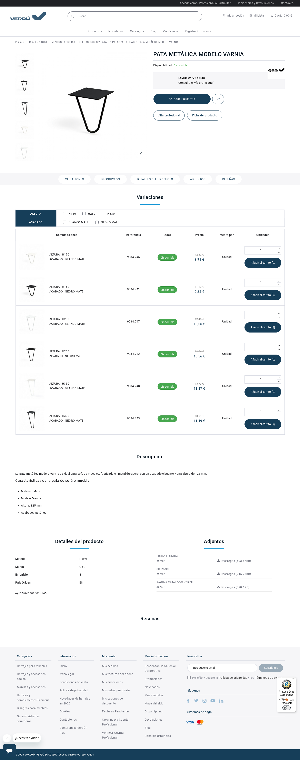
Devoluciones (153, 719)
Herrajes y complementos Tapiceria (33, 698)
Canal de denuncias (158, 736)
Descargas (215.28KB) (235, 574)
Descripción (110, 179)
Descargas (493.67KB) (235, 560)
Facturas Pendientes (116, 711)
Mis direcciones (112, 682)
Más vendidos (154, 695)
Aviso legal (67, 674)
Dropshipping (154, 711)
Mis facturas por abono (117, 674)
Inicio (63, 666)
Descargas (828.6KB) (234, 587)
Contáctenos (68, 719)
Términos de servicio (268, 677)
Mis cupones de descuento (112, 701)
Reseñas (228, 179)
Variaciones (74, 179)
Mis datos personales (116, 690)
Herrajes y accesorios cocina (31, 676)
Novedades (152, 687)
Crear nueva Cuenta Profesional (115, 722)
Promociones (153, 679)
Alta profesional (169, 115)
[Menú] (293, 679)
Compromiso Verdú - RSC (73, 730)
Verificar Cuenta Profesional (113, 735)
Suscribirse (271, 667)
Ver (162, 560)
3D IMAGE (163, 569)
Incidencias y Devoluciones (256, 3)
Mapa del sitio (154, 703)
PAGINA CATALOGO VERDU (175, 582)
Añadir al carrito (261, 262)
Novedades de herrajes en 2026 (75, 701)
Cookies (65, 711)
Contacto (287, 3)
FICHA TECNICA (167, 556)
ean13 (19, 593)
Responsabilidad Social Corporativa (160, 668)
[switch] (286, 707)
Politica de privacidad (74, 690)
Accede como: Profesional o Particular (205, 3)
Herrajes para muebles (32, 666)
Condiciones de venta (74, 682)
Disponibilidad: (163, 65)
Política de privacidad (233, 677)
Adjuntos (197, 179)
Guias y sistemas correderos (28, 719)
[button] (94, 31)
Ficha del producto (204, 115)
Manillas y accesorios (31, 687)
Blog (148, 727)
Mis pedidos (110, 666)
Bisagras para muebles (32, 708)
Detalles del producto (155, 179)
